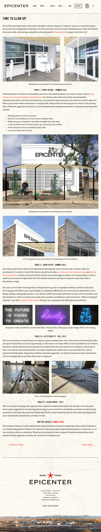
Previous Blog (14, 444)
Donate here (59, 32)
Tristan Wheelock (66, 526)
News (60, 6)
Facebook (46, 498)
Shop (70, 6)
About (35, 6)
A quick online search (29, 300)
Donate (78, 6)
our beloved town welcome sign (71, 272)
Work (42, 6)
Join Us (52, 6)
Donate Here (58, 421)
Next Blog (88, 444)
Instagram (54, 498)
